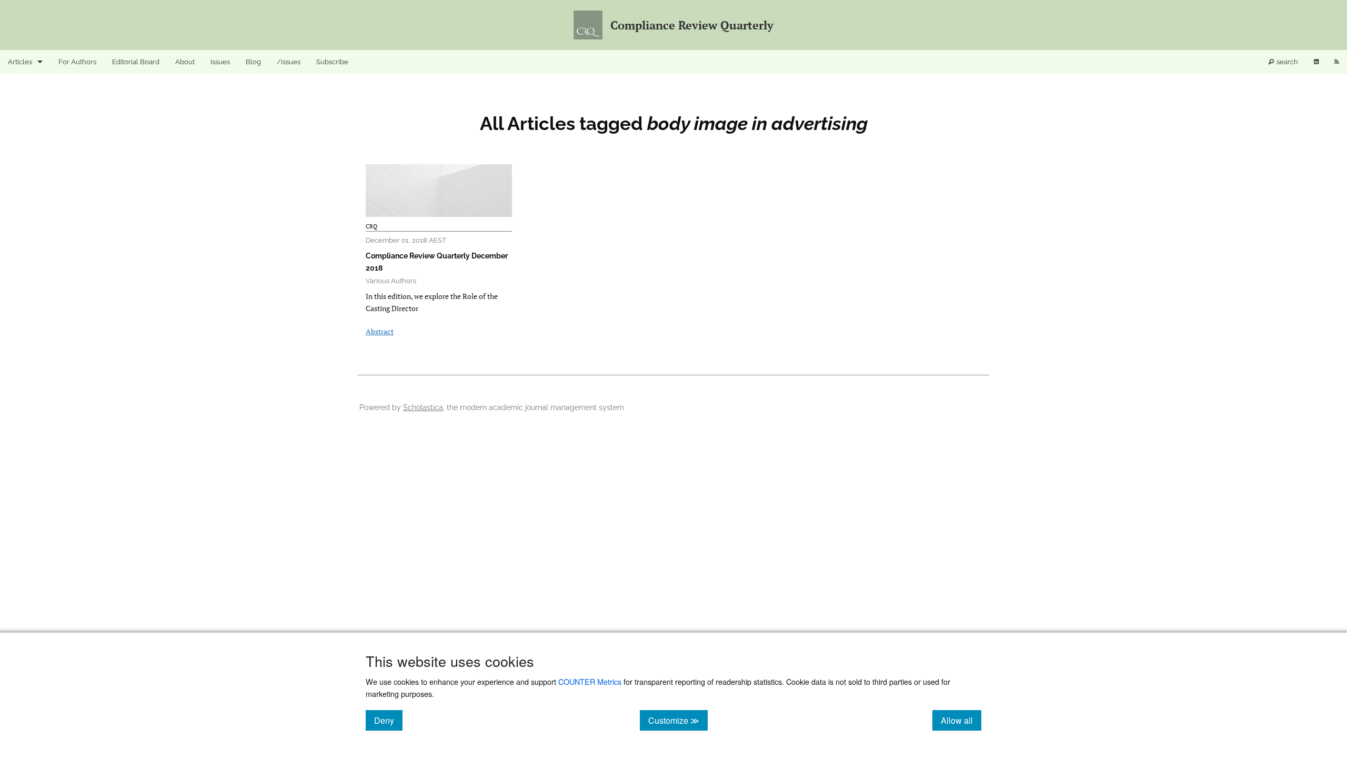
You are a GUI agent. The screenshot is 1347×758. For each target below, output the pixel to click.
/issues (288, 62)
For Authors (77, 62)
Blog (253, 62)
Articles (20, 62)
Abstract (380, 331)
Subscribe (332, 62)
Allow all (961, 720)
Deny (388, 720)
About (185, 62)
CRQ (371, 226)
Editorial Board (135, 62)
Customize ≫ (678, 720)
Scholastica (423, 407)
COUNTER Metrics (589, 681)
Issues (220, 62)
